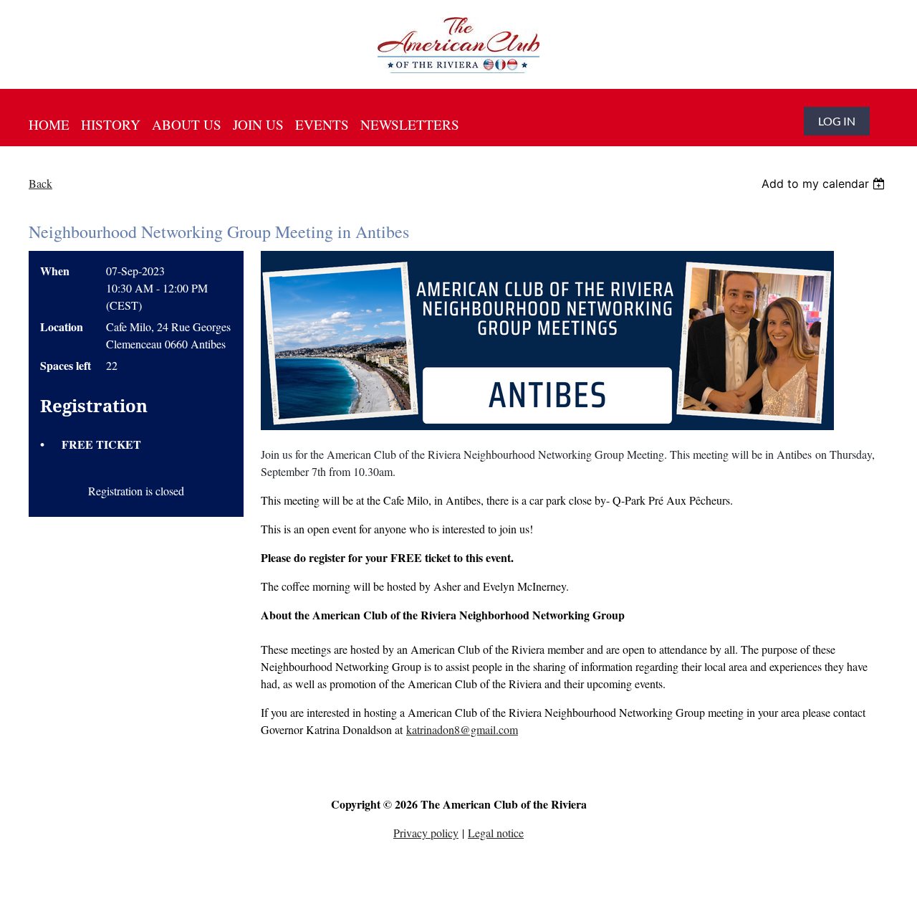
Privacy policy (425, 832)
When (54, 270)
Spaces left (65, 365)
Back (40, 183)
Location (61, 326)
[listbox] (825, 183)
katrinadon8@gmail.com (462, 729)
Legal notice (496, 832)
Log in (836, 121)
